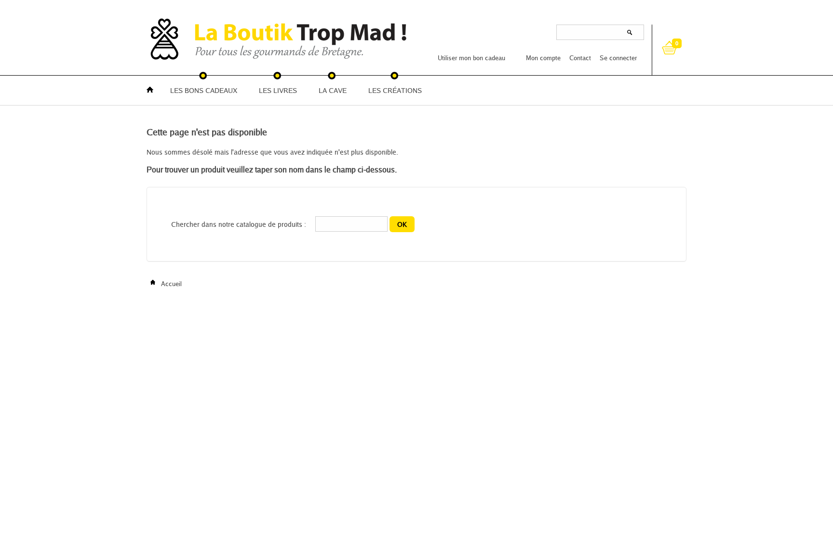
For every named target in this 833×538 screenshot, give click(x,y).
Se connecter (618, 58)
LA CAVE (333, 90)
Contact (580, 58)
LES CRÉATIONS (395, 90)
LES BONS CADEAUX (203, 90)
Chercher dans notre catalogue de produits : (238, 224)
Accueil (170, 284)
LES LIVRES (278, 90)
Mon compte (543, 58)
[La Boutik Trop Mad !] (175, 38)
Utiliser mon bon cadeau (471, 58)
